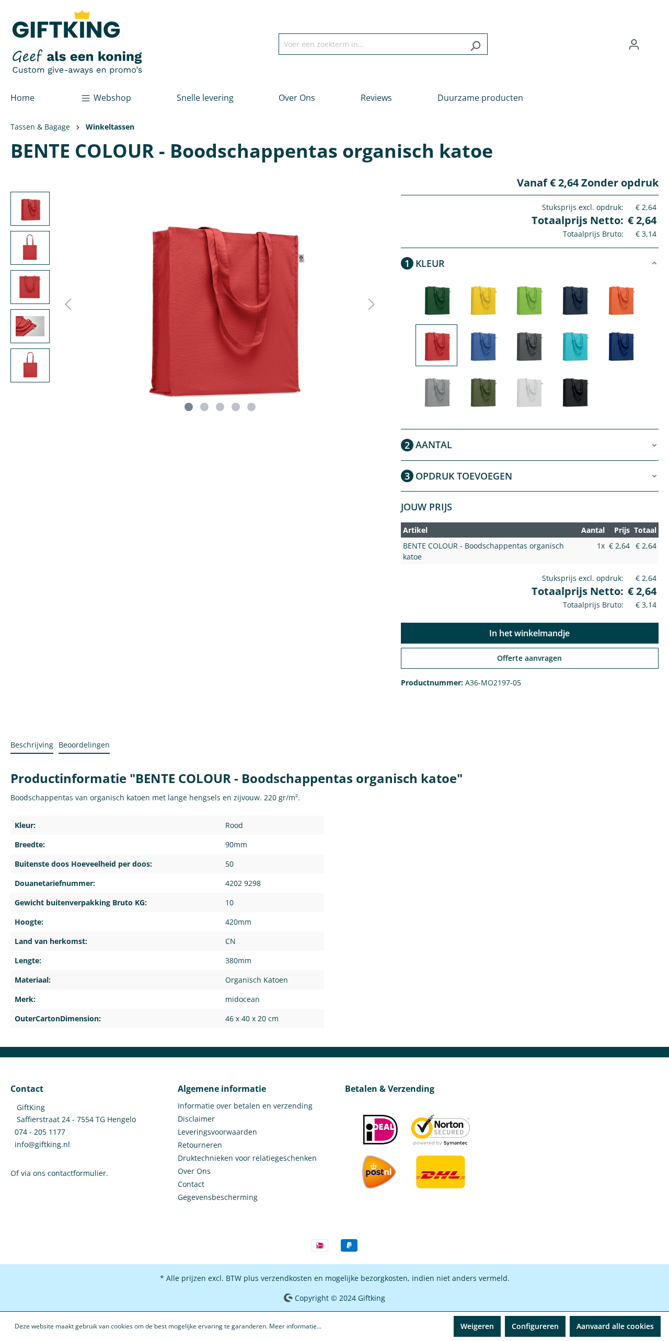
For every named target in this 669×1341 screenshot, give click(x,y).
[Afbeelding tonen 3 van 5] (220, 407)
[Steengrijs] (528, 345)
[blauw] (620, 345)
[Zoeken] (475, 44)
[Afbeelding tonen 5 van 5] (251, 407)
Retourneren (200, 1145)
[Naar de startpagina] (77, 42)
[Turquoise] (574, 345)
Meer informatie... (295, 1326)
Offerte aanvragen (529, 658)
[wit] (528, 391)
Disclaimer (196, 1119)
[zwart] (574, 391)
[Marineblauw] (574, 299)
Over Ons (194, 1171)
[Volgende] (371, 304)
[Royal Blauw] (482, 345)
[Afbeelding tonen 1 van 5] (188, 407)
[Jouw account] (634, 44)
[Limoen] (528, 299)
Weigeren (477, 1326)
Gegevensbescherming (218, 1197)
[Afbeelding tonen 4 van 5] (236, 407)
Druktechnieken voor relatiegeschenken (247, 1158)
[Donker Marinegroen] (436, 299)
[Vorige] (68, 304)
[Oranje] (620, 299)
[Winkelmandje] (652, 41)
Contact (191, 1184)
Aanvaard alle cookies (615, 1326)
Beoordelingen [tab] (84, 745)
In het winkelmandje (529, 633)
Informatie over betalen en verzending (245, 1106)
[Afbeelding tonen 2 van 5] (204, 407)
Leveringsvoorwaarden (217, 1132)
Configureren (535, 1326)
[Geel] (482, 299)
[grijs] (436, 391)
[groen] (482, 391)
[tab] (31, 745)
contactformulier (77, 1173)
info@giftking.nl (42, 1144)
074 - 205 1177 (40, 1132)
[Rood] (436, 345)
